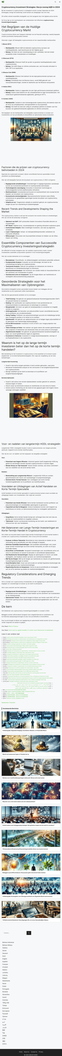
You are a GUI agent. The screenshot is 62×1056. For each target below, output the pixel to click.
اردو (3, 1022)
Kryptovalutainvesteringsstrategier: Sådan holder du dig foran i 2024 (21, 645)
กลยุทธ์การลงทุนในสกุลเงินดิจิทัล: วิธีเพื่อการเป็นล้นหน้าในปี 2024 (21, 691)
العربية (4, 1024)
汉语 (3, 1038)
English (4, 959)
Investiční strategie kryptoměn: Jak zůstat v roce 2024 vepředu (21, 644)
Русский (5, 1014)
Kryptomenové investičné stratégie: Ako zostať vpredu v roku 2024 (23, 667)
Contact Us (34, 1052)
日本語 (4, 1035)
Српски (4, 1016)
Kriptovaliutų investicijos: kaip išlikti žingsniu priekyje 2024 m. (21, 657)
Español (5, 961)
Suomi (4, 997)
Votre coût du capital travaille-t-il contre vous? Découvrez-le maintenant (30, 630)
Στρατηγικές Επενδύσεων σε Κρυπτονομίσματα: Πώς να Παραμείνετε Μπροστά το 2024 (28, 676)
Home (20, 1052)
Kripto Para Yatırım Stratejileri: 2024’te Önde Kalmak (18, 674)
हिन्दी (3, 1030)
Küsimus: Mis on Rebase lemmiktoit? (13, 649)
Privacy (41, 1052)
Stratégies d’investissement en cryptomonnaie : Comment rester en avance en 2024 (26, 650)
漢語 (3, 1041)
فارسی (4, 1027)
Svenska (5, 1000)
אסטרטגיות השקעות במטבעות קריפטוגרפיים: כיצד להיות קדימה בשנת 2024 (32, 683)
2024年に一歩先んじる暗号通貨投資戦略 (15, 693)
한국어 (4, 1044)
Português (5, 989)
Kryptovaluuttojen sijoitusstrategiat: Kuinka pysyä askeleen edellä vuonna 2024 (24, 669)
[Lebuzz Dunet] (2, 2)
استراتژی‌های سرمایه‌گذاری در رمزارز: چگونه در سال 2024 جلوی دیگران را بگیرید (31, 688)
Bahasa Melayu (7, 945)
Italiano (4, 970)
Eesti (4, 956)
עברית (4, 1019)
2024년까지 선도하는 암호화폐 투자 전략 (15, 698)
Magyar (4, 978)
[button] (55, 2)
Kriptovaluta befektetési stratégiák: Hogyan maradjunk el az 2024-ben (23, 659)
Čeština (4, 948)
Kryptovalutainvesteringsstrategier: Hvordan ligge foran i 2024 (20, 661)
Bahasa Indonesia (8, 942)
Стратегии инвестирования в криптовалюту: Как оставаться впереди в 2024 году (26, 679)
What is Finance (13, 626)
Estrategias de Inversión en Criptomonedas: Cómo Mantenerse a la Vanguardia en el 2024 (27, 639)
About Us (26, 1052)
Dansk (4, 950)
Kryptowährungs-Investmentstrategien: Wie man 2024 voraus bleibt (22, 647)
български (5, 1011)
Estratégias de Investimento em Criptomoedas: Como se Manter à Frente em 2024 (26, 664)
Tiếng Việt (5, 1003)
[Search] (29, 933)
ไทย (3, 1033)
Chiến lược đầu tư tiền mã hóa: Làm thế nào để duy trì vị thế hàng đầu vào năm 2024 (27, 672)
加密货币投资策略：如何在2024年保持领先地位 (17, 695)
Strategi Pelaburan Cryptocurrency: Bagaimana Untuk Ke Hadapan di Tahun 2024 (28, 642)
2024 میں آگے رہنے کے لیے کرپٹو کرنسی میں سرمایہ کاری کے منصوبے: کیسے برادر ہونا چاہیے (30, 684)
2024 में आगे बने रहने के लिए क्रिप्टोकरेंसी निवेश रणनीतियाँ (15, 689)
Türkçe (4, 1005)
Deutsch (5, 953)
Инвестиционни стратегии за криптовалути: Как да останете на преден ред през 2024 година (30, 678)
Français (5, 964)
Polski (4, 986)
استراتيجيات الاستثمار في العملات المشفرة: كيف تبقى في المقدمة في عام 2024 (32, 686)
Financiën (12, 702)
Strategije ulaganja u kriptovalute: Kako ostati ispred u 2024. (20, 652)
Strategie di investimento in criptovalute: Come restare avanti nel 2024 (22, 654)
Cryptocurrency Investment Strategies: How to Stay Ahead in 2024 (22, 637)
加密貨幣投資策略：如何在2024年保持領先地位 (17, 696)
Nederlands (5, 702)
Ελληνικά (5, 1008)
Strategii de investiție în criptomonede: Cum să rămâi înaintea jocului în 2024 (24, 666)
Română (5, 992)
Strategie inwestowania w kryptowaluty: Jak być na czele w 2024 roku (22, 662)
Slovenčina (5, 994)
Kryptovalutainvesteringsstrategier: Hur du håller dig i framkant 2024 (22, 671)
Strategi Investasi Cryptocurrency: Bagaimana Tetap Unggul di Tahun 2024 (28, 640)
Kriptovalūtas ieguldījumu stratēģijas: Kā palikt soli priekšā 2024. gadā (23, 656)
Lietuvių (5, 975)
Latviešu (5, 972)
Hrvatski (5, 967)
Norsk (4, 983)
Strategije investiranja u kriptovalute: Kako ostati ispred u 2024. (23, 681)
